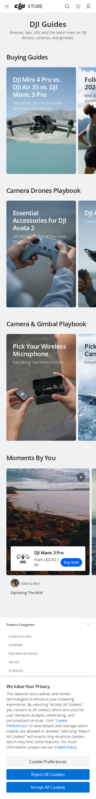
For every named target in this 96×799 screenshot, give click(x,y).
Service (14, 662)
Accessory (16, 670)
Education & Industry (23, 653)
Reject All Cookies (48, 774)
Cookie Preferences (48, 762)
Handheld (15, 645)
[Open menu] (7, 6)
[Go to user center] (88, 6)
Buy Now (71, 562)
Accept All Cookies (48, 787)
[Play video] (81, 477)
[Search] (67, 6)
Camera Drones (20, 636)
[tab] (48, 624)
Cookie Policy (65, 747)
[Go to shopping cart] (78, 6)
